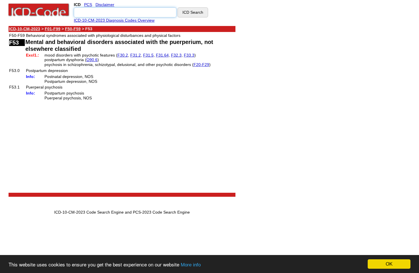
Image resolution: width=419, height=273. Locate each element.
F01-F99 (52, 29)
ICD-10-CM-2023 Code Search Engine (89, 212)
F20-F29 (201, 64)
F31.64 (162, 55)
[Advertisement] (286, 111)
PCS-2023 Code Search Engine (161, 212)
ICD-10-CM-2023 (24, 29)
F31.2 (135, 55)
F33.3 (189, 55)
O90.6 (91, 59)
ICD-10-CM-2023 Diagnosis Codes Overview (114, 20)
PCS (88, 4)
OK (389, 264)
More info (191, 265)
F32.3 (176, 55)
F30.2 (122, 55)
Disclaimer (104, 4)
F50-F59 (73, 29)
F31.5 (148, 55)
